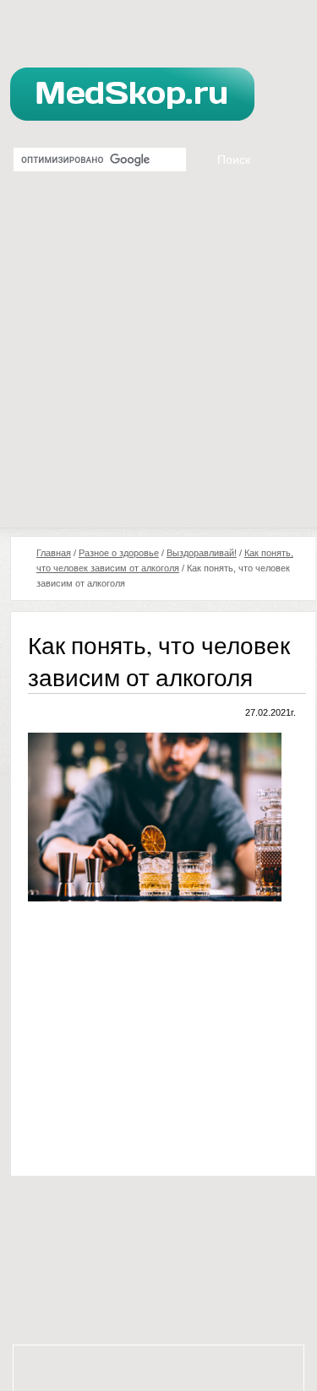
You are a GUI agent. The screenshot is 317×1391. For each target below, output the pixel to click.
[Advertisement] (158, 361)
